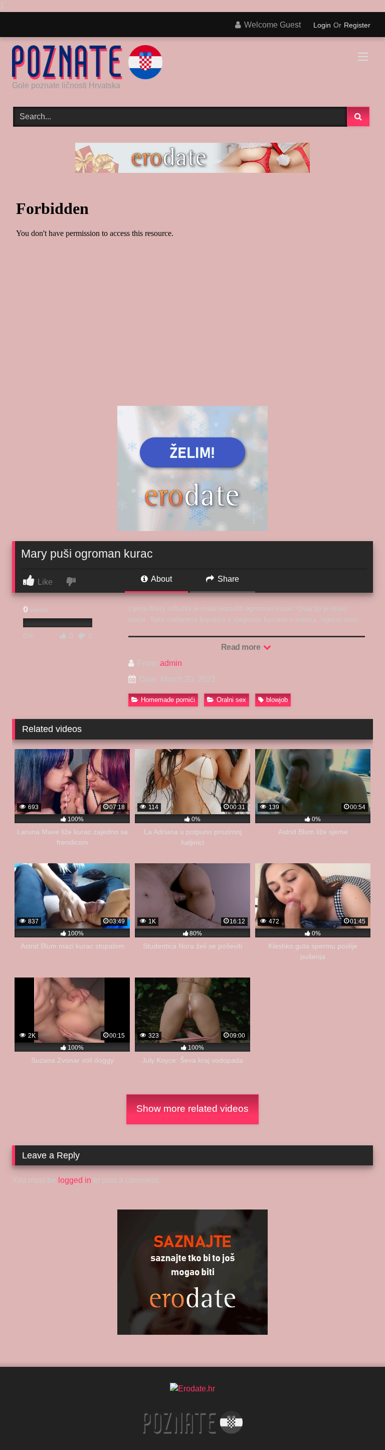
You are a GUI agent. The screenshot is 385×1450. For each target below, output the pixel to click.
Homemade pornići (168, 699)
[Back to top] (354, 1422)
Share (227, 579)
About (160, 579)
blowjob (277, 699)
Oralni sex (231, 699)
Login (322, 25)
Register (357, 25)
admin (171, 663)
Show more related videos (192, 1108)
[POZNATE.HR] (192, 62)
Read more (241, 647)
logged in (74, 1180)
